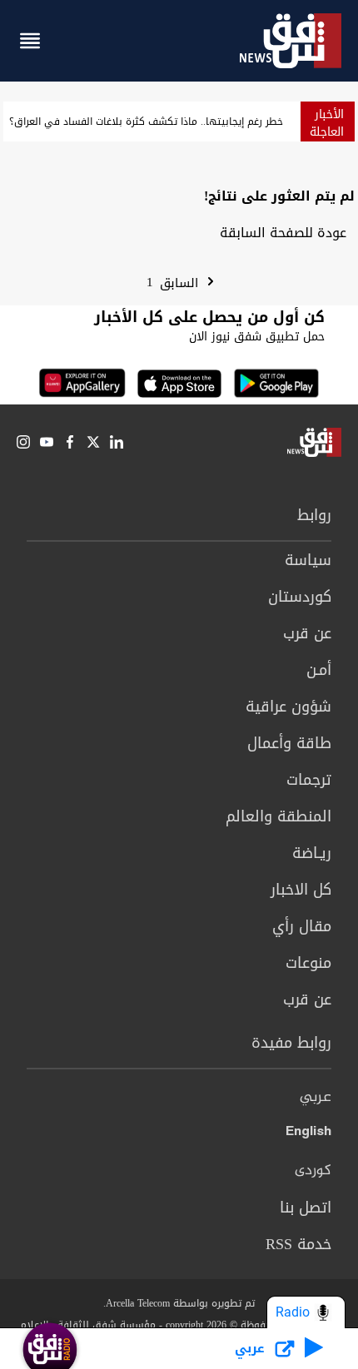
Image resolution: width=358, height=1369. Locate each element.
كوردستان (299, 597)
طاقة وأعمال (289, 743)
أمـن (318, 670)
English (308, 1134)
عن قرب (307, 633)
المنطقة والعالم (278, 816)
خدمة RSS (298, 1244)
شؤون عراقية (288, 706)
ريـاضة (311, 853)
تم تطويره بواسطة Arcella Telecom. (179, 1303)
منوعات (308, 963)
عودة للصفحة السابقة (283, 233)
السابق (181, 283)
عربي (315, 1098)
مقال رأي (301, 926)
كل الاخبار (301, 889)
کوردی (313, 1171)
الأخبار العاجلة (327, 123)
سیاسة (308, 560)
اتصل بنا (305, 1207)
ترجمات (308, 780)
